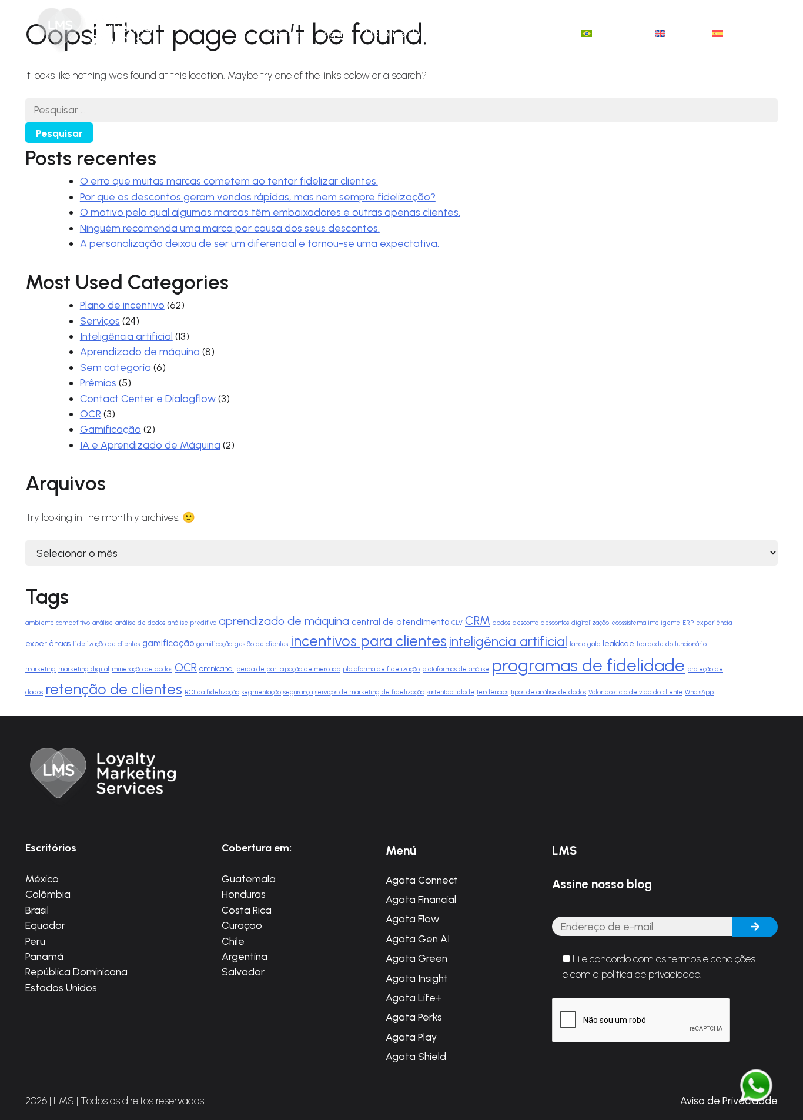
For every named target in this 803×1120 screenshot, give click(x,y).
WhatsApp (699, 692)
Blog (484, 33)
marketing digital (83, 669)
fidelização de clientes (106, 644)
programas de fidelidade (588, 665)
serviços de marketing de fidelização (369, 692)
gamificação (168, 643)
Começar (288, 33)
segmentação (261, 692)
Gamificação (110, 429)
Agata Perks (414, 1017)
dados (501, 623)
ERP (688, 623)
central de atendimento (400, 622)
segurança (298, 692)
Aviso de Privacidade (729, 1100)
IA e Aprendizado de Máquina (150, 445)
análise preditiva (192, 623)
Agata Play (411, 1037)
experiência (714, 623)
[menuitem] (611, 33)
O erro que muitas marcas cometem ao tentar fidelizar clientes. (229, 181)
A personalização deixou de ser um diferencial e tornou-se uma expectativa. (259, 243)
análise (102, 623)
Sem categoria (115, 367)
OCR (90, 413)
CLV (457, 623)
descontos (555, 623)
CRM (477, 621)
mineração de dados (142, 669)
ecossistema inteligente (645, 623)
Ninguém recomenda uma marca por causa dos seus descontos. (230, 228)
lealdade (618, 643)
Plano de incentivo (122, 305)
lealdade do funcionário (672, 644)
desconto (525, 623)
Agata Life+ (414, 997)
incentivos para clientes (368, 641)
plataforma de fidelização (381, 669)
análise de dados (140, 623)
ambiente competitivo (57, 623)
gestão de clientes (261, 644)
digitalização (590, 623)
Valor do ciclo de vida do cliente (635, 692)
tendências (492, 692)
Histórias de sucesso (413, 33)
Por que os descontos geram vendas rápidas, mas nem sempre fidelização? (258, 196)
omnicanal (216, 668)
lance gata (585, 644)
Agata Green (416, 958)
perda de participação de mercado (288, 669)
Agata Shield (416, 1056)
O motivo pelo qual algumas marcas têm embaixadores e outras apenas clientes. (270, 212)
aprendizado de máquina (284, 621)
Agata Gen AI (418, 938)
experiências (48, 643)
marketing (40, 669)
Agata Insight (417, 978)
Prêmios (98, 382)
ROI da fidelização (212, 692)
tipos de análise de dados (548, 692)
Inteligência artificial (126, 336)
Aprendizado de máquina (140, 351)
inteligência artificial (508, 641)
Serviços (100, 321)
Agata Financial (421, 899)
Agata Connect (422, 880)
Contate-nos (537, 33)
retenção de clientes (113, 689)
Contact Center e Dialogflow (148, 398)
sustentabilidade (450, 692)
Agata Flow (412, 918)
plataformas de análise (455, 669)
